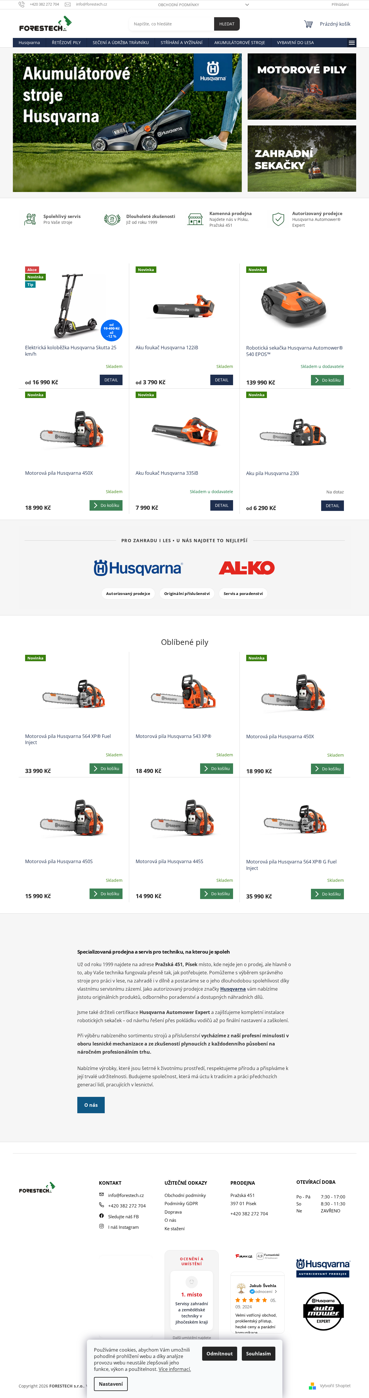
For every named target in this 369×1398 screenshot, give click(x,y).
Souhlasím (258, 1353)
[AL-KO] (246, 568)
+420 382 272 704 (127, 1206)
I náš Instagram (123, 1227)
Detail (111, 380)
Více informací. (175, 1369)
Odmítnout (220, 1353)
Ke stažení (175, 1228)
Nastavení (111, 1384)
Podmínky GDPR (181, 1203)
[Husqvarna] (138, 568)
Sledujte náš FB (123, 1216)
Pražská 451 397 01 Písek (243, 1199)
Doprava (173, 1212)
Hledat (227, 24)
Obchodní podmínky (178, 4)
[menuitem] (29, 42)
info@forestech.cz (126, 1195)
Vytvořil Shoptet (335, 1385)
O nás (91, 1105)
